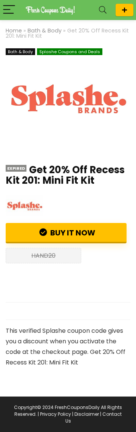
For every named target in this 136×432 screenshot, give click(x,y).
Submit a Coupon (124, 10)
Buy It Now (72, 233)
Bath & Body (45, 30)
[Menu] (9, 10)
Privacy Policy (55, 414)
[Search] (103, 10)
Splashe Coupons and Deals (69, 52)
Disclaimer (86, 414)
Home (14, 30)
